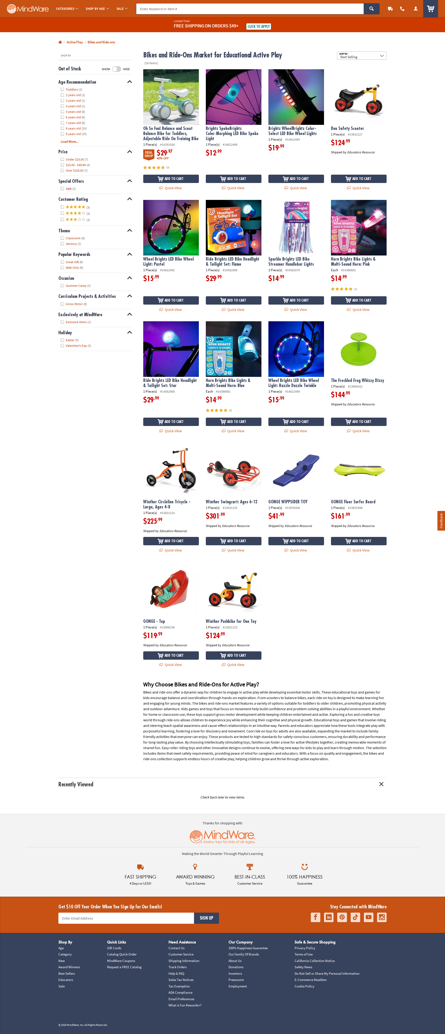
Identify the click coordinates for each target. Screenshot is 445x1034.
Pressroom (236, 979)
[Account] (415, 8)
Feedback (441, 520)
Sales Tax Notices (181, 979)
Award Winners (69, 967)
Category (65, 954)
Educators (65, 979)
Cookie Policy (304, 986)
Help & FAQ (176, 973)
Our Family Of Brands (244, 954)
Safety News (303, 967)
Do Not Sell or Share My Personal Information (327, 973)
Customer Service (181, 954)
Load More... (70, 141)
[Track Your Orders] (390, 8)
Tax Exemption (179, 986)
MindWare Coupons (121, 960)
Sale (61, 986)
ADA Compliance (180, 992)
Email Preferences (181, 999)
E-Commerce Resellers (311, 979)
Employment (238, 986)
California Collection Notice (315, 960)
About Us (235, 960)
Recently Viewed (75, 784)
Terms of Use (304, 954)
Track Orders (177, 967)
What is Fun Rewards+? (184, 1005)
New (61, 960)
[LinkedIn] (329, 917)
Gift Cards (114, 948)
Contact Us (176, 948)
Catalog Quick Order (122, 954)
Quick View (173, 188)
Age (61, 948)
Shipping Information (183, 960)
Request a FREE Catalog (124, 967)
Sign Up (206, 918)
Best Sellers (66, 973)
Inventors (235, 973)
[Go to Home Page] (60, 42)
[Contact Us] (402, 8)
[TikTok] (355, 917)
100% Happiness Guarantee (248, 948)
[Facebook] (315, 917)
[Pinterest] (342, 917)
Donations (236, 967)
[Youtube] (368, 917)
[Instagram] (382, 917)
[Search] (372, 8)
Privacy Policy (305, 948)
